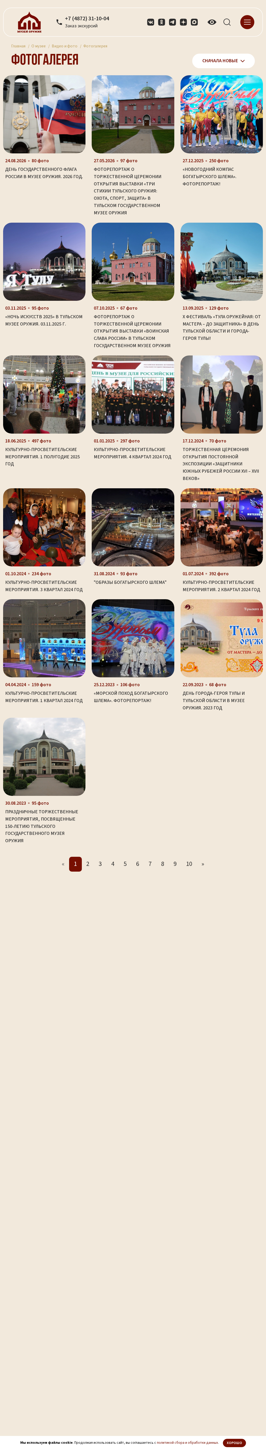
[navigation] (247, 21)
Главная (18, 46)
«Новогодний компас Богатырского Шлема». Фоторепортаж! (209, 176)
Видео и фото (64, 46)
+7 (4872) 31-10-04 (87, 19)
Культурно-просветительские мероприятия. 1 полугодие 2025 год (42, 456)
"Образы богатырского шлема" (130, 582)
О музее (38, 46)
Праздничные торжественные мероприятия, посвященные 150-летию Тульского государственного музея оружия (41, 826)
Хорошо (234, 1443)
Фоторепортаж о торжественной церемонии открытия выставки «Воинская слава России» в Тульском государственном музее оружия (132, 331)
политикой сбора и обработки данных (187, 1442)
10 (189, 863)
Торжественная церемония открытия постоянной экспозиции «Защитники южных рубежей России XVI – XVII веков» (221, 464)
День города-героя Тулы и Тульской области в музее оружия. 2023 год (214, 700)
